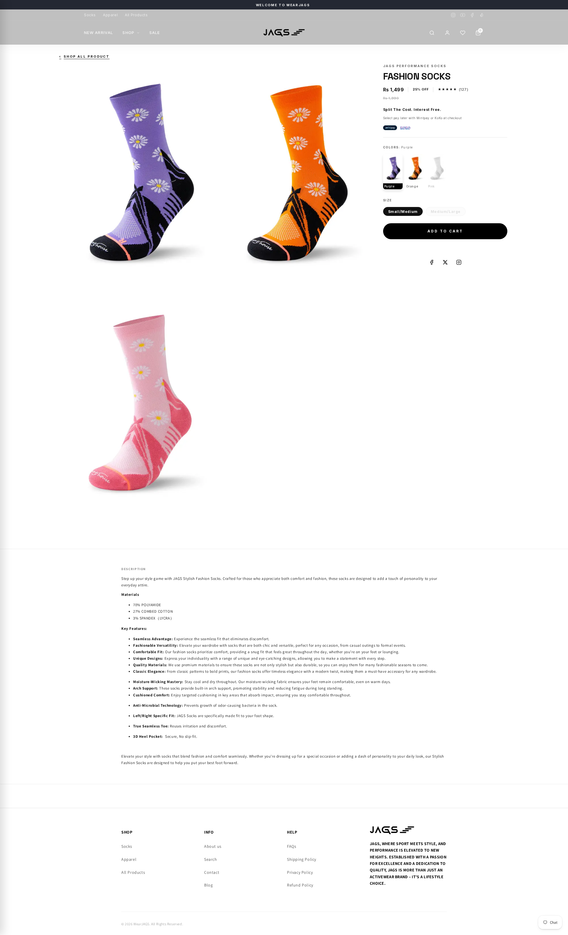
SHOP (128, 32)
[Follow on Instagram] (459, 262)
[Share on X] (445, 262)
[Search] (432, 33)
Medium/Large (446, 211)
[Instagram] (453, 15)
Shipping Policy (301, 859)
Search (210, 859)
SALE (154, 32)
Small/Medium (403, 211)
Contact (211, 872)
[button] (463, 33)
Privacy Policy (300, 872)
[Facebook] (472, 15)
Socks (90, 15)
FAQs (291, 846)
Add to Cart (445, 231)
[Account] (447, 33)
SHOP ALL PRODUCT (84, 56)
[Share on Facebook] (431, 262)
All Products (136, 15)
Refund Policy (300, 885)
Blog (208, 885)
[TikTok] (481, 15)
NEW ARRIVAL (98, 32)
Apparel (110, 15)
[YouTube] (462, 15)
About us (213, 846)
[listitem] (393, 171)
